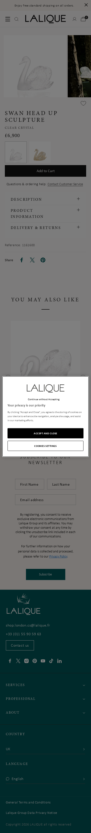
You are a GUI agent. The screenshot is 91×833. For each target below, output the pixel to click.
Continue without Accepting (44, 399)
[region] (45, 416)
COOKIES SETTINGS (45, 446)
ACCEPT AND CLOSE (45, 433)
